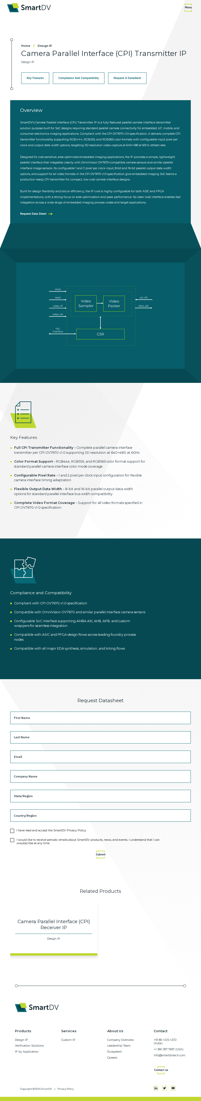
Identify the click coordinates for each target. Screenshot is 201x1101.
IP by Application (26, 1051)
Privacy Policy (66, 1088)
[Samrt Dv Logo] (29, 7)
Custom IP (68, 1040)
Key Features (35, 78)
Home (28, 46)
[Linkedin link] (156, 1088)
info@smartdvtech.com (169, 1055)
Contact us (161, 1070)
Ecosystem (114, 1051)
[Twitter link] (164, 1088)
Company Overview (120, 1040)
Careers (112, 1057)
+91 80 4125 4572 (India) (165, 1041)
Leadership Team (119, 1045)
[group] (53, 929)
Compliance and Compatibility (78, 78)
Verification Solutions (29, 1045)
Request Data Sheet (33, 213)
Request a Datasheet (127, 78)
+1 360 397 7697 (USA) (168, 1049)
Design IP (45, 46)
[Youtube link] (173, 1088)
